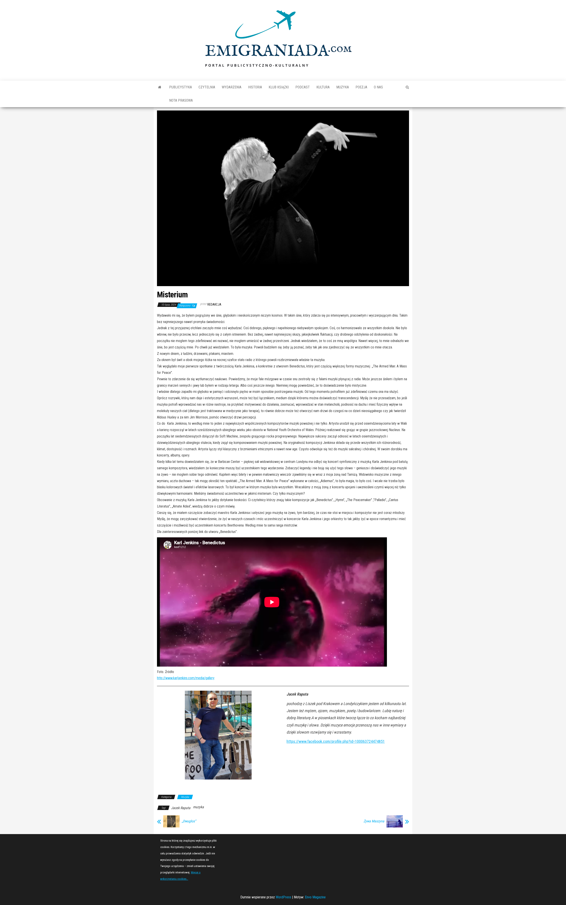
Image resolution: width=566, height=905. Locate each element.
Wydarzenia (231, 87)
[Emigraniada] (160, 87)
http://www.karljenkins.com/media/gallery (185, 678)
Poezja (361, 87)
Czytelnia (207, 87)
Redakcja (214, 304)
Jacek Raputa (180, 808)
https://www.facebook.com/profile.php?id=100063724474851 (336, 741)
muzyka (198, 807)
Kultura (323, 87)
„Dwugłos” (189, 821)
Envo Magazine (315, 897)
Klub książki (279, 87)
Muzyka (342, 87)
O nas (378, 87)
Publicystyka (180, 87)
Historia (255, 87)
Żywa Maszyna (373, 821)
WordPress (283, 897)
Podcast (302, 87)
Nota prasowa (181, 100)
